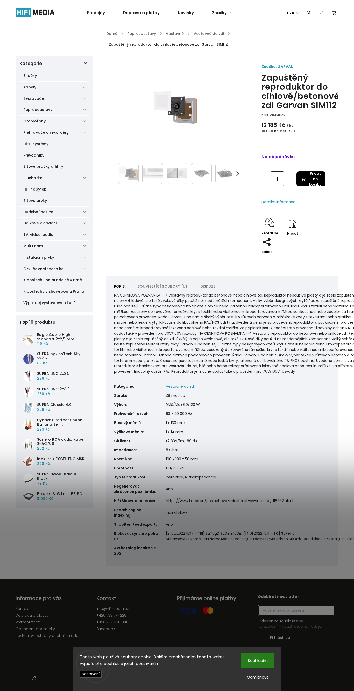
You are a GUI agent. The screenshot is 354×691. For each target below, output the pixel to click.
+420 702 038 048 (112, 622)
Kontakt (23, 608)
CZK (291, 13)
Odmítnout (257, 677)
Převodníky (33, 155)
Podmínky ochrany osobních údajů (49, 635)
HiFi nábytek (34, 189)
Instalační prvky (38, 257)
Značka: (277, 66)
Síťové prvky (35, 200)
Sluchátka (33, 177)
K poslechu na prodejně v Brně (52, 280)
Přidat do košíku (315, 178)
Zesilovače (33, 98)
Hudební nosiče (38, 212)
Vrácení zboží (28, 622)
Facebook (105, 628)
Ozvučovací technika (43, 268)
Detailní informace (278, 202)
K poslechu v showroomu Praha (53, 291)
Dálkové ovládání (40, 223)
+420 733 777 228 (111, 615)
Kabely (30, 87)
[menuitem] (100, 13)
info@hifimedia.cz (112, 608)
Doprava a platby (32, 615)
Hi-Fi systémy (35, 143)
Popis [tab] (119, 286)
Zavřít (308, 249)
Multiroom (33, 246)
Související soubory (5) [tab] (162, 286)
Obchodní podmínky (35, 628)
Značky (30, 75)
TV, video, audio (38, 234)
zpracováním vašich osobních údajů (289, 626)
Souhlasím (258, 660)
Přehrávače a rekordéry (46, 132)
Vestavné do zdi (180, 386)
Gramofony (34, 121)
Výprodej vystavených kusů (49, 302)
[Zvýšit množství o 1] (289, 179)
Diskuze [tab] (207, 286)
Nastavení (91, 674)
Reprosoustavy (37, 109)
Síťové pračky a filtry (43, 166)
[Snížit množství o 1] (265, 179)
